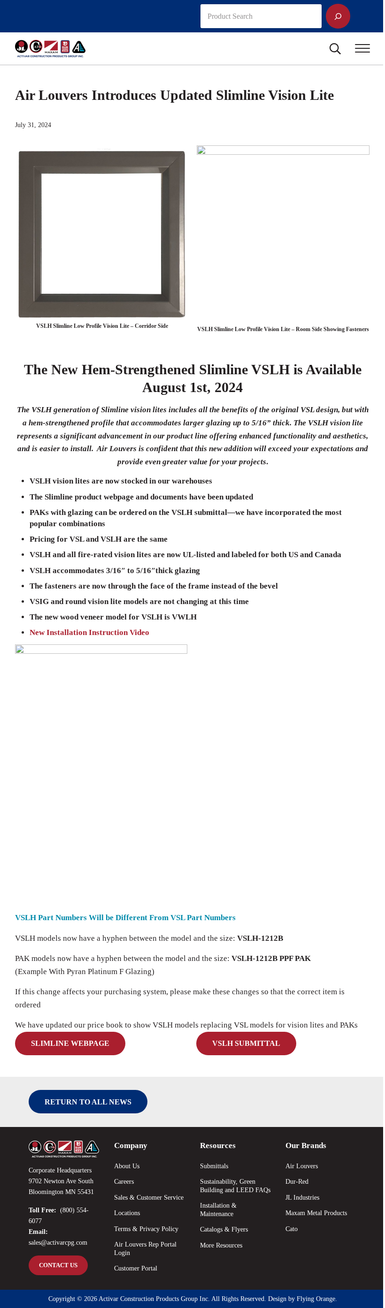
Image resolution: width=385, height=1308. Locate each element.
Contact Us (58, 1265)
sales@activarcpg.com (58, 1242)
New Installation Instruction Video (89, 632)
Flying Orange (316, 1298)
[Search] (338, 16)
